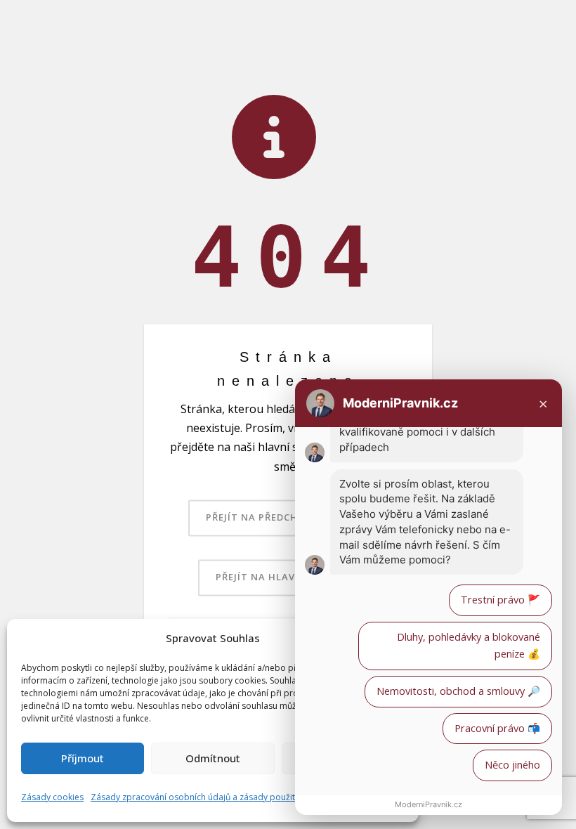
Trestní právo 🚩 (500, 599)
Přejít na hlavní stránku (287, 576)
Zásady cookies (52, 797)
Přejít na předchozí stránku (286, 517)
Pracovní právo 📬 (497, 728)
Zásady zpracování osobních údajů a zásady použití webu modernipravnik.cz (244, 797)
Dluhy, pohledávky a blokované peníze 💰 (468, 645)
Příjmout (82, 758)
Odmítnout (212, 758)
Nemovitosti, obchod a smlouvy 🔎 (458, 691)
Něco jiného (512, 764)
